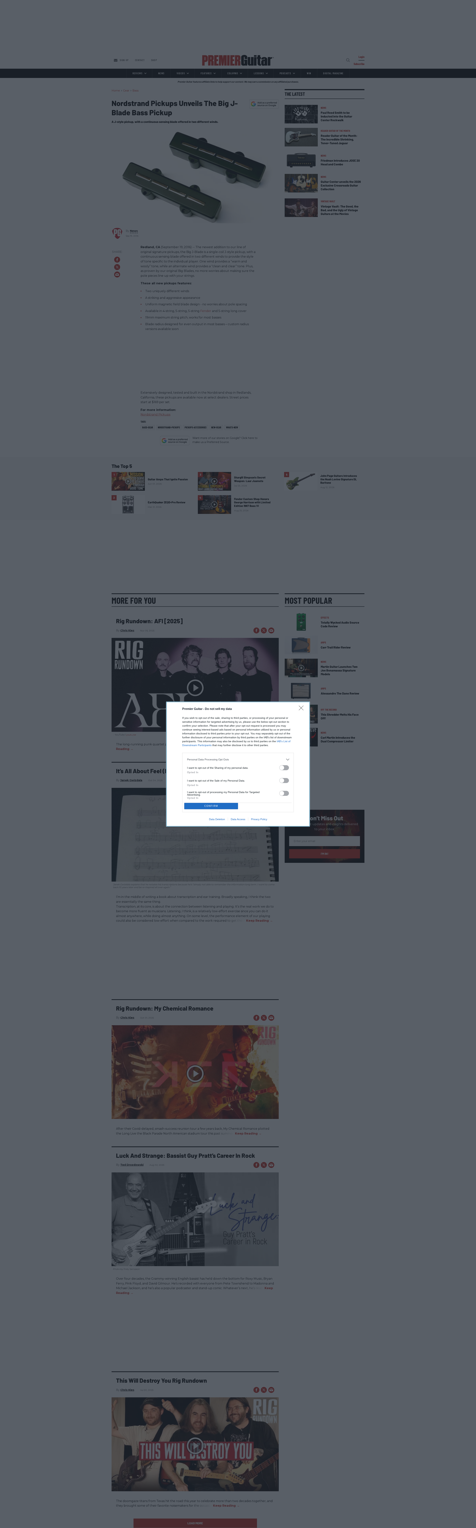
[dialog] (238, 764)
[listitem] (238, 759)
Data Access (238, 819)
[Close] (302, 709)
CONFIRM (211, 806)
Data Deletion (217, 819)
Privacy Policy (259, 819)
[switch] (284, 767)
